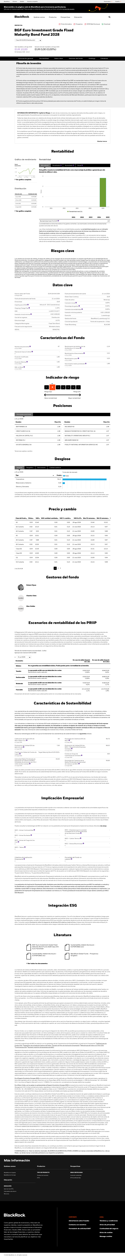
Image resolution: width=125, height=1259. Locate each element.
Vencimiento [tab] (41, 467)
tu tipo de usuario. (69, 9)
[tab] (26, 170)
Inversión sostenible (76, 1175)
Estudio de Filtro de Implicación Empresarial (65, 1045)
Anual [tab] (79, 165)
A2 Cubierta (20, 527)
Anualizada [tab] (56, 165)
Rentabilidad (44, 58)
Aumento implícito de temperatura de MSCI (40, 1047)
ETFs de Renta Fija (75, 1177)
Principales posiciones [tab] (24, 414)
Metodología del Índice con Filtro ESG (92, 1045)
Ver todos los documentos (38, 963)
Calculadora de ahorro (10, 1191)
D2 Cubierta (20, 562)
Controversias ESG (21, 1047)
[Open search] (109, 17)
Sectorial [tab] (19, 467)
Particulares (107, 1)
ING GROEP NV (69, 426)
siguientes (82, 733)
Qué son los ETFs (8, 1189)
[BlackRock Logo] (15, 1216)
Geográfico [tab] (29, 467)
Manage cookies (106, 1236)
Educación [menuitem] (78, 17)
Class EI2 (19, 549)
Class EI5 (19, 553)
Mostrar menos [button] (102, 141)
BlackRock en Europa (10, 1175)
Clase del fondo (21, 518)
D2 (17, 557)
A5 (17, 535)
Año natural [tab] (45, 165)
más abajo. (103, 826)
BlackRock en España (10, 1172)
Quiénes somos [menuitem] (39, 17)
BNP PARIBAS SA (21, 426)
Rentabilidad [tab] (45, 160)
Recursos (6, 1193)
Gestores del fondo (76, 58)
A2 (17, 522)
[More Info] (61, 165)
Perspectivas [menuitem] (65, 17)
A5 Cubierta (20, 540)
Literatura (104, 58)
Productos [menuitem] (53, 17)
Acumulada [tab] (68, 165)
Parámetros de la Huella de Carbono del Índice (37, 1045)
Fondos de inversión (42, 1175)
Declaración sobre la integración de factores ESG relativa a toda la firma (52, 922)
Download (107, 24)
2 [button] (58, 568)
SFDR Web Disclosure (93, 24)
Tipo (17, 475)
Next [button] (60, 568)
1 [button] (55, 568)
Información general (25, 58)
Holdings (92, 58)
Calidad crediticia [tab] (55, 467)
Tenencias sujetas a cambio (23, 451)
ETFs (38, 1177)
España (117, 1)
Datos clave (58, 58)
